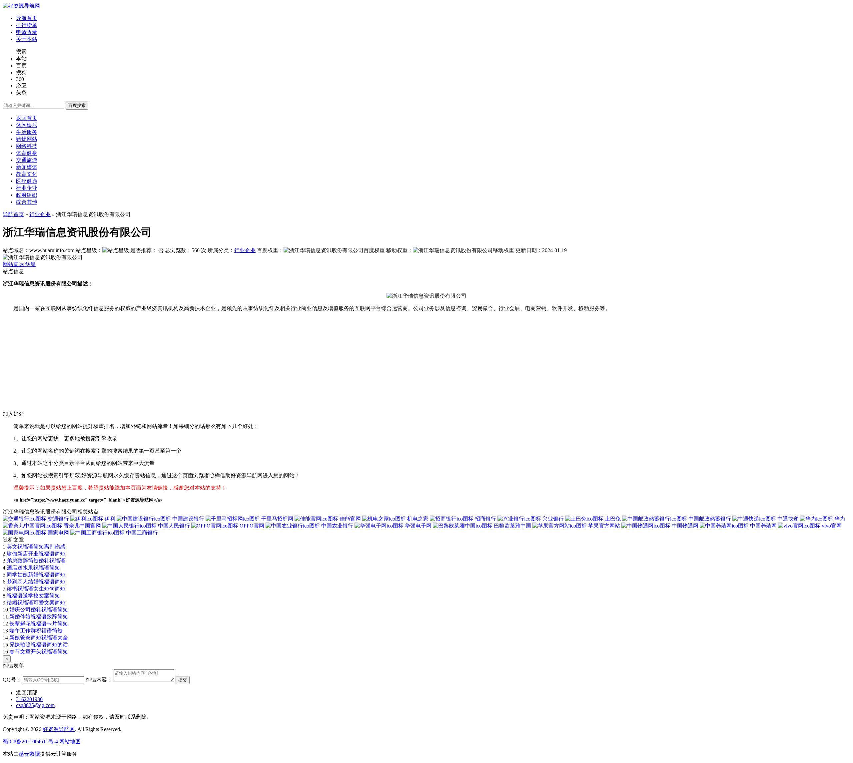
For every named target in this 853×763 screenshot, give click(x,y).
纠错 (30, 264)
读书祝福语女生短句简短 (36, 588)
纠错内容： (99, 679)
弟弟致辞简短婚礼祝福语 (36, 561)
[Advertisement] (203, 364)
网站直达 (14, 264)
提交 (182, 679)
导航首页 (13, 214)
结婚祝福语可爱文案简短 (36, 602)
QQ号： (12, 679)
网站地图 (70, 741)
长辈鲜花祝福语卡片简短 (38, 623)
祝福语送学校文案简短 (33, 595)
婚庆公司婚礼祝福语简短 (38, 609)
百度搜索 (77, 105)
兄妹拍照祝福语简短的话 (38, 644)
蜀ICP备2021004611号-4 (30, 741)
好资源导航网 (59, 729)
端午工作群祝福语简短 (36, 630)
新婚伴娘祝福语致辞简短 (38, 616)
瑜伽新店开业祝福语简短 (36, 554)
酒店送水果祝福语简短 (33, 568)
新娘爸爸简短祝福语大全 (38, 637)
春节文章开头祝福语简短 (38, 651)
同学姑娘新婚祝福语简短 (36, 574)
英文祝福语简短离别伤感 (36, 547)
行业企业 (40, 214)
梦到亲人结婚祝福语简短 (36, 581)
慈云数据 (29, 754)
